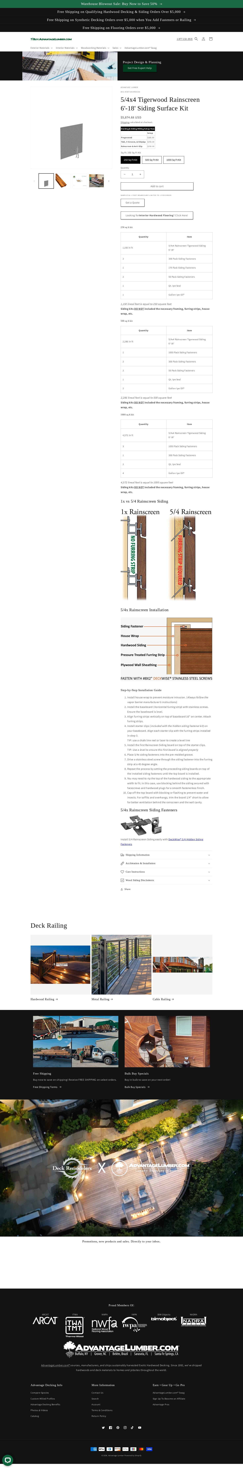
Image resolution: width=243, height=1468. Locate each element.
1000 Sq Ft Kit (173, 159)
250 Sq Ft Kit (130, 159)
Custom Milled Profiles (43, 1398)
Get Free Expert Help (140, 68)
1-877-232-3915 (185, 38)
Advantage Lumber (116, 1455)
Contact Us (97, 1392)
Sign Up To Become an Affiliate (169, 1398)
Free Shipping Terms (45, 1087)
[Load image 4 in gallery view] (96, 181)
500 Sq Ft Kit (152, 159)
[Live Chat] (7, 1460)
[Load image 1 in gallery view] (46, 181)
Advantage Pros (161, 1404)
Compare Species (40, 1392)
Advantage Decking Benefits (45, 1404)
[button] (41, 47)
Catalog (35, 1416)
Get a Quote (133, 202)
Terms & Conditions (102, 1410)
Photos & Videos (39, 1410)
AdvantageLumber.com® (55, 1365)
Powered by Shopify (133, 1455)
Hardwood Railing (42, 999)
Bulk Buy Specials (135, 1087)
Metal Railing (100, 999)
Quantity (125, 167)
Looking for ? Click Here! (157, 215)
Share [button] (127, 889)
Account (96, 1404)
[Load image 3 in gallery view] (79, 181)
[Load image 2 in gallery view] (62, 181)
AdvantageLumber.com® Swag (169, 1392)
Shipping (125, 122)
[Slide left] (34, 181)
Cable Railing (162, 999)
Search (95, 1398)
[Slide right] (108, 181)
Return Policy (99, 1416)
